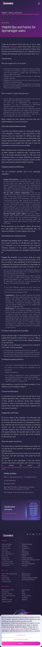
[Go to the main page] (8, 3)
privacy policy (6, 629)
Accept (21, 643)
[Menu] (39, 3)
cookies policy (18, 629)
